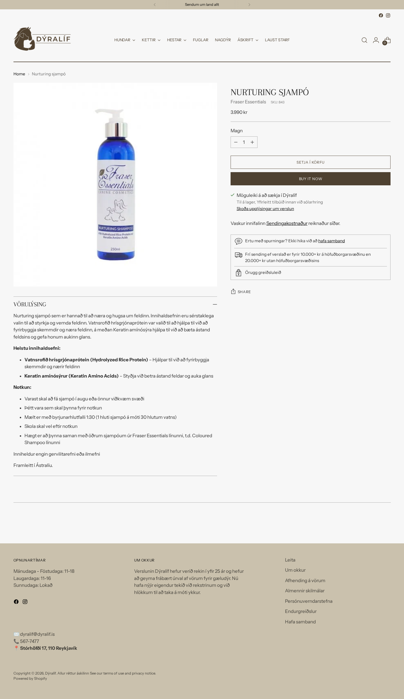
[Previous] (155, 4)
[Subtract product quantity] (236, 142)
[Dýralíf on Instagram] (388, 15)
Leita (290, 560)
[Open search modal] (364, 40)
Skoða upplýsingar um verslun (265, 208)
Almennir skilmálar (305, 590)
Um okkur (295, 570)
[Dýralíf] (42, 40)
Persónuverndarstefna (309, 601)
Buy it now (310, 178)
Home (19, 73)
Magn (237, 130)
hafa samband (331, 240)
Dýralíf (50, 673)
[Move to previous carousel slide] (373, 524)
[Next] (249, 4)
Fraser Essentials (248, 101)
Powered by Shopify (30, 678)
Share (244, 292)
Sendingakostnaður (287, 223)
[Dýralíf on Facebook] (380, 15)
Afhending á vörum (305, 580)
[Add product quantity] (252, 142)
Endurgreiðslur (301, 611)
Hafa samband (300, 621)
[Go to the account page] (375, 40)
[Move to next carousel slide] (386, 524)
